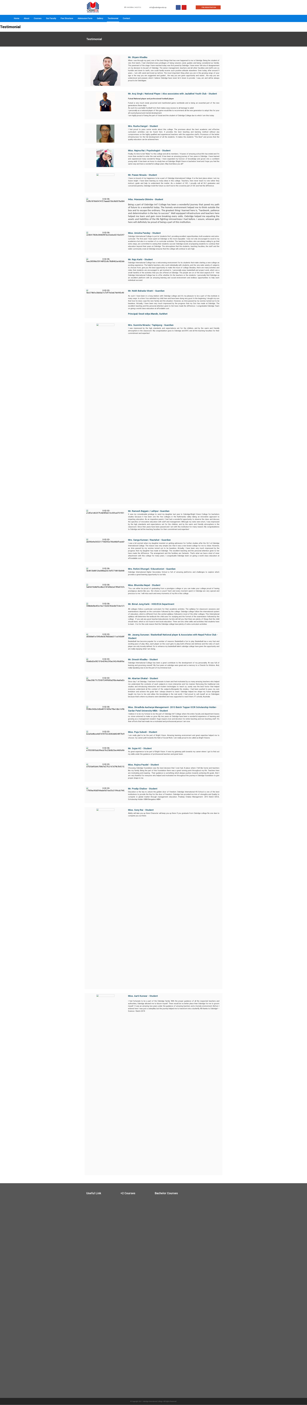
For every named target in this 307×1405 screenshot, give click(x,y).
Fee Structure (67, 18)
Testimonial (113, 18)
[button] (208, 7)
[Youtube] (184, 7)
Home (16, 18)
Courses (37, 18)
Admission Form (85, 18)
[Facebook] (178, 7)
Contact (126, 18)
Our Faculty (51, 18)
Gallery (100, 18)
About (26, 18)
